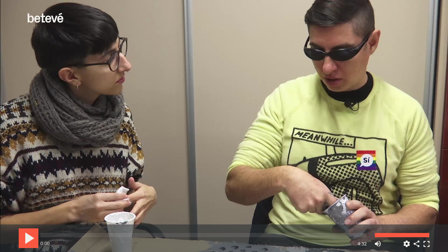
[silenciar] (378, 241)
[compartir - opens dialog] (416, 241)
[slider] (203, 235)
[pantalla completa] (426, 241)
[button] (224, 126)
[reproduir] (28, 238)
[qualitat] (407, 241)
